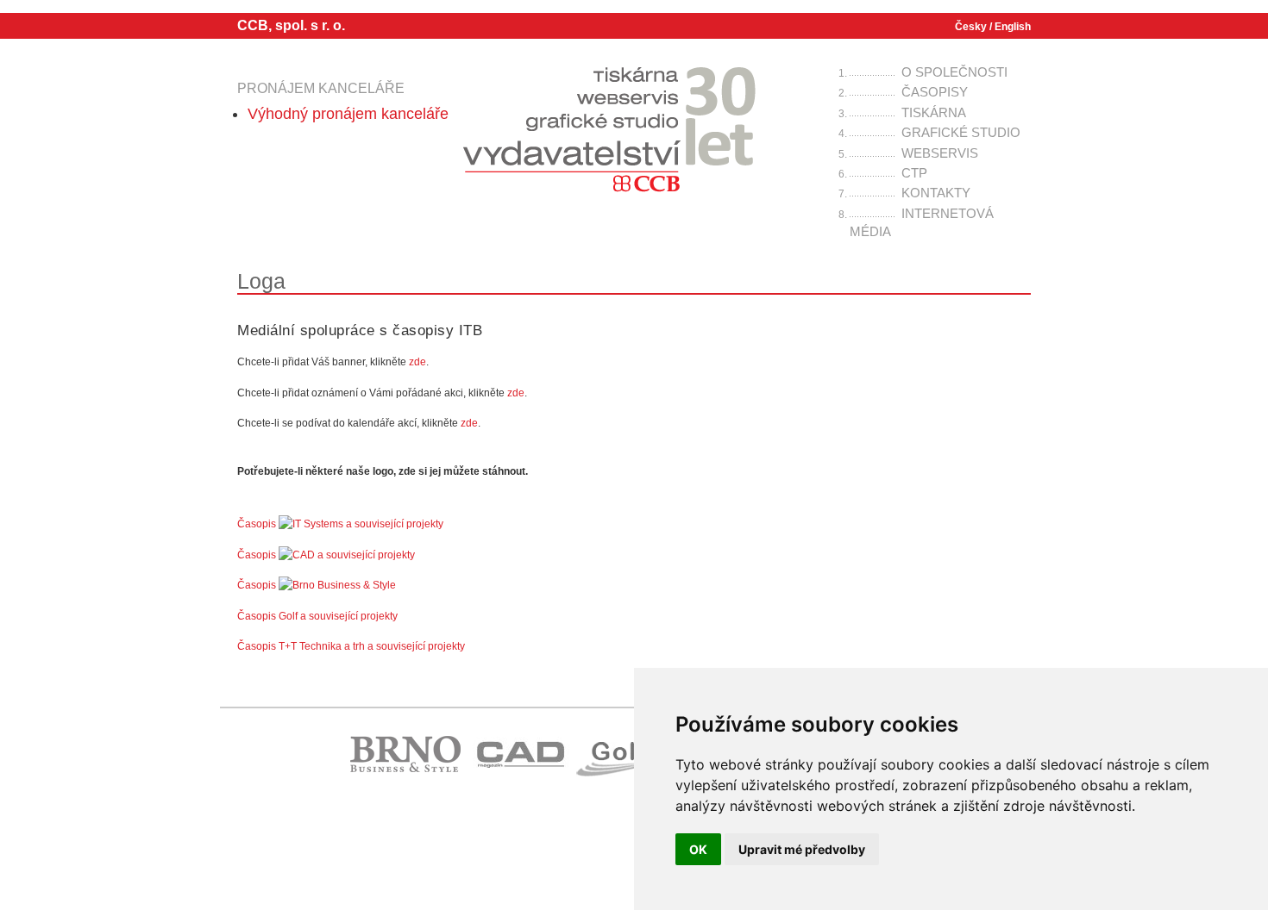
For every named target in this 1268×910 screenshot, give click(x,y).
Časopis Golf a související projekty (317, 616)
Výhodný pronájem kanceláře (348, 113)
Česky (971, 27)
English (1013, 27)
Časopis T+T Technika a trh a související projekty (351, 646)
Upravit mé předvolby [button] (801, 849)
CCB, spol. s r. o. (291, 25)
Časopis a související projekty (340, 524)
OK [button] (698, 849)
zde (417, 362)
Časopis (258, 585)
